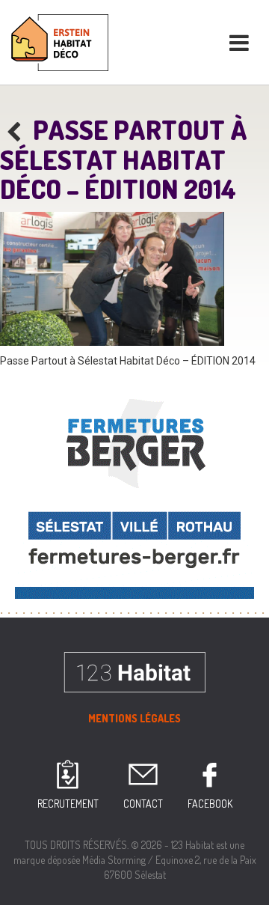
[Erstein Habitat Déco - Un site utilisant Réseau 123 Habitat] (59, 40)
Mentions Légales (134, 718)
